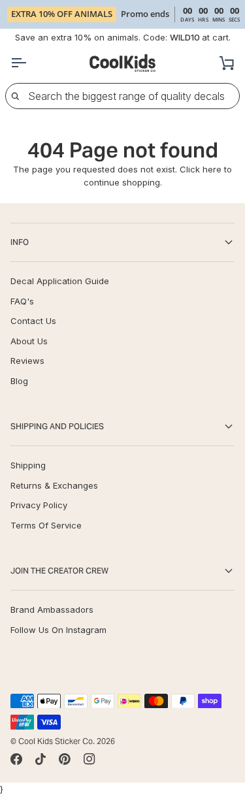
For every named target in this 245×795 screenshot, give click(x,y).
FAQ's (22, 301)
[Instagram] (89, 759)
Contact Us (33, 321)
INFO (19, 242)
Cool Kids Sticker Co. (56, 741)
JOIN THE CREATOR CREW (59, 571)
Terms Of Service (46, 525)
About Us (29, 341)
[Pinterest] (65, 759)
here (212, 169)
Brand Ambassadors (51, 609)
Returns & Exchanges (54, 485)
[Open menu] (30, 63)
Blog (19, 381)
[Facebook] (16, 759)
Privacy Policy (38, 505)
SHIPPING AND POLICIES (57, 426)
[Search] (15, 96)
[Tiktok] (40, 759)
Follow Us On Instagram (58, 630)
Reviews (27, 360)
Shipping (28, 465)
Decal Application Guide (59, 281)
